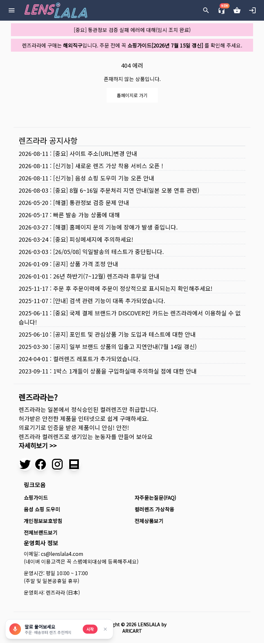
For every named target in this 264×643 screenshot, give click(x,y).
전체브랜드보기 (41, 532)
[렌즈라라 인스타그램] (57, 464)
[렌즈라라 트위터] (25, 464)
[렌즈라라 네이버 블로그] (74, 464)
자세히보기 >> (38, 445)
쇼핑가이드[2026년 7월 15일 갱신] (165, 45)
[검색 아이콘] (206, 10)
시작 (90, 629)
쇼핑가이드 (36, 497)
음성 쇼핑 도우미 (42, 509)
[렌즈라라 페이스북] (40, 464)
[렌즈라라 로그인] (252, 10)
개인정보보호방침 (43, 521)
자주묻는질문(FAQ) (155, 497)
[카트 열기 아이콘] (237, 10)
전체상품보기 (149, 521)
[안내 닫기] (105, 629)
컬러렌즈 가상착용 (154, 509)
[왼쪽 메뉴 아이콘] (11, 10)
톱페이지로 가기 (132, 95)
